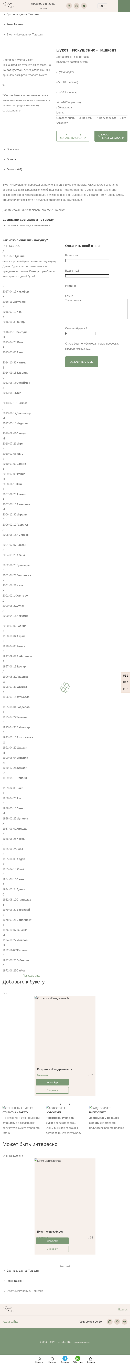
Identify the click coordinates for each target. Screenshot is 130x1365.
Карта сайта (10, 1321)
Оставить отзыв (81, 361)
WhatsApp (112, 136)
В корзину (52, 1090)
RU (101, 6)
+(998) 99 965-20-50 (43, 3)
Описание (13, 149)
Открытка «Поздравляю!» (54, 1069)
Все (5, 993)
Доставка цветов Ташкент (23, 14)
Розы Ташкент (15, 24)
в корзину (73, 136)
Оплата (11, 159)
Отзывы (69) (14, 169)
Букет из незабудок (50, 1231)
